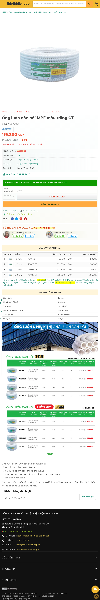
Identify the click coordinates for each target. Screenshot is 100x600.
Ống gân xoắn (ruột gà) (27, 164)
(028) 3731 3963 (24, 536)
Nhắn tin (30, 236)
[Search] (89, 4)
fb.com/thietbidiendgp (28, 549)
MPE (19, 155)
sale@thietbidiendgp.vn (28, 545)
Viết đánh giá (87, 497)
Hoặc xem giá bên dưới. (58, 182)
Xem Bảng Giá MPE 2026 (18, 174)
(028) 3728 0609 (41, 536)
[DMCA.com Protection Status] (9, 589)
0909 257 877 (23, 540)
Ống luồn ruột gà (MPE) (27, 159)
